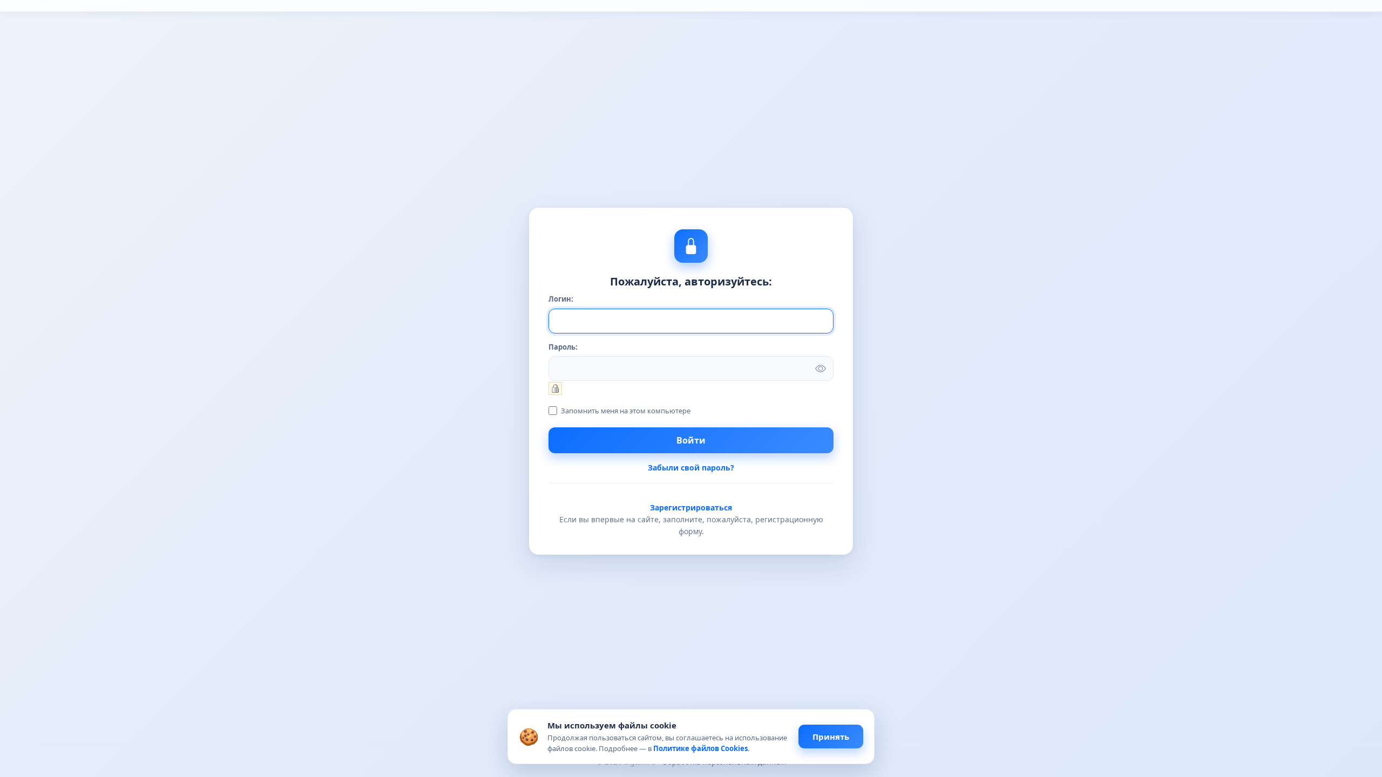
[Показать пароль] (820, 368)
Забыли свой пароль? (691, 467)
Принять (830, 736)
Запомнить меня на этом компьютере (624, 410)
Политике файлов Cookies (700, 748)
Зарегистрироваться (691, 507)
